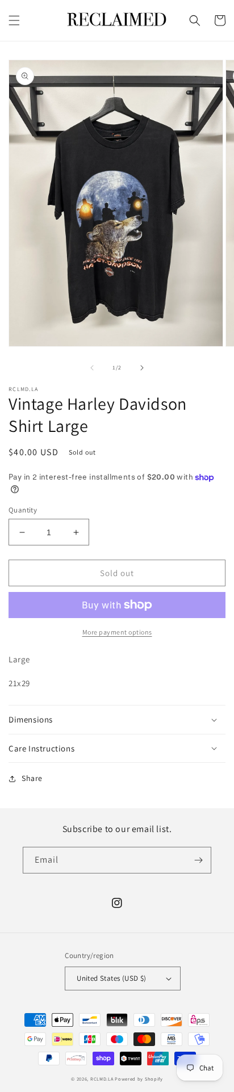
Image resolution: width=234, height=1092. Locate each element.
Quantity (23, 510)
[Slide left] (92, 367)
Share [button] (32, 778)
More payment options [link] (117, 632)
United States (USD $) (111, 978)
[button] (14, 20)
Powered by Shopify (139, 1079)
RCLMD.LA (102, 1079)
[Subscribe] (198, 860)
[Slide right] (141, 367)
